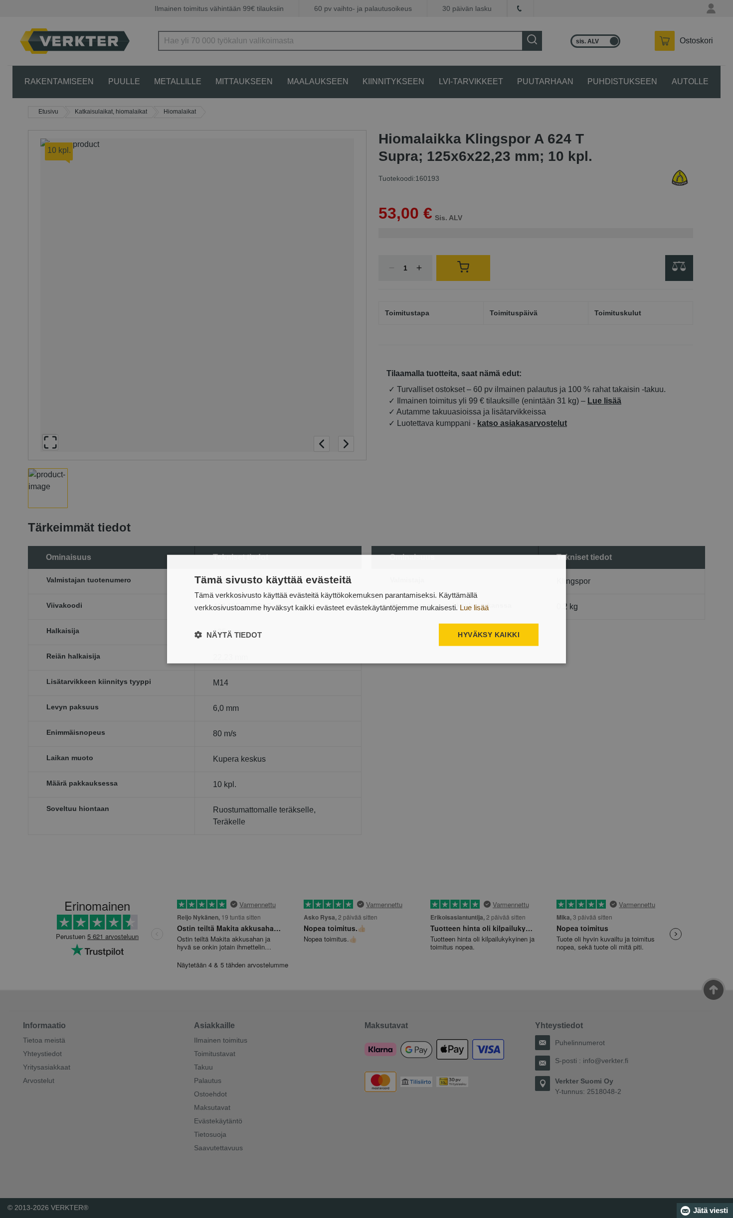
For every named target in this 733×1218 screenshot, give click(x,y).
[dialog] (366, 609)
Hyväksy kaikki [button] (489, 635)
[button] (228, 635)
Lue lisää (474, 607)
